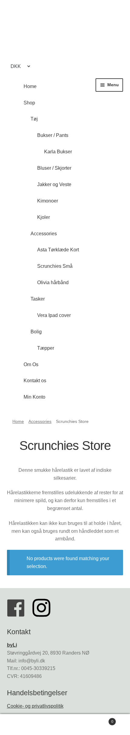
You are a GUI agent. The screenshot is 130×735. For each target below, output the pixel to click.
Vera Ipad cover (54, 315)
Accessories (44, 233)
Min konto (21, 724)
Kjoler (43, 217)
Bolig (36, 331)
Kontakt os (35, 380)
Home (30, 86)
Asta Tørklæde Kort (58, 249)
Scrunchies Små (55, 266)
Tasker (38, 298)
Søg (64, 724)
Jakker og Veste (54, 184)
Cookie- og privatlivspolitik (35, 706)
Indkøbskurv (100, 720)
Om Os (31, 364)
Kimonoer (47, 200)
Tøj (34, 118)
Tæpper (45, 348)
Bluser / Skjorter (54, 168)
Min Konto (34, 397)
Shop (29, 102)
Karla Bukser (58, 151)
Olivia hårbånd (53, 282)
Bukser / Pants (52, 135)
